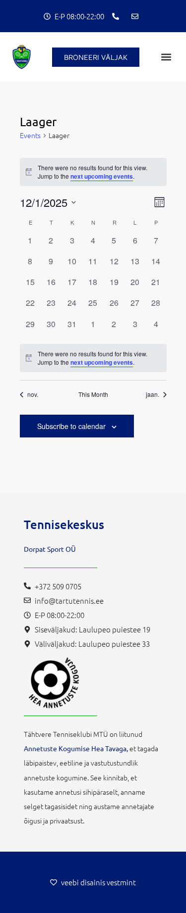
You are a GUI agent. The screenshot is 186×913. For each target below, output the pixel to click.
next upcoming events (101, 176)
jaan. (152, 394)
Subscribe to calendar (71, 426)
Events (30, 135)
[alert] (93, 358)
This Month (93, 394)
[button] (166, 57)
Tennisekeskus (64, 524)
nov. (32, 394)
